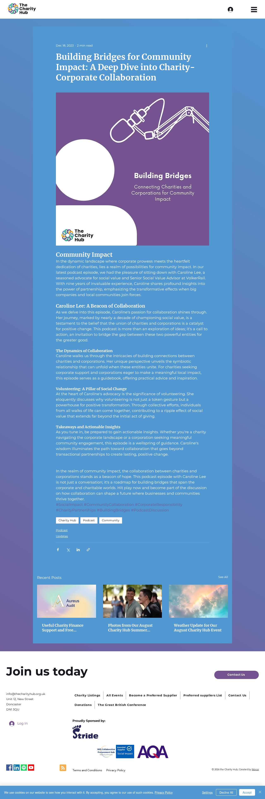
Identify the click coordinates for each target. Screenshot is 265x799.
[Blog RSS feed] (63, 767)
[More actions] (206, 45)
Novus (255, 769)
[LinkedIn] (16, 767)
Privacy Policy (164, 792)
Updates (62, 536)
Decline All (226, 792)
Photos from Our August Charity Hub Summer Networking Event (130, 627)
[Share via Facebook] (58, 550)
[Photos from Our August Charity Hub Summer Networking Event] (132, 601)
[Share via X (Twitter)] (68, 550)
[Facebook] (9, 767)
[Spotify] (24, 767)
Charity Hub (67, 520)
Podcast (89, 520)
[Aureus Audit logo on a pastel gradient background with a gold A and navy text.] (66, 601)
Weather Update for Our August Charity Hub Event (198, 627)
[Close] (260, 792)
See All (223, 577)
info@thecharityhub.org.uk (25, 694)
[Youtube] (31, 767)
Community (110, 520)
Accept (247, 792)
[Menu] (254, 9)
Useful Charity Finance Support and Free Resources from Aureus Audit (63, 627)
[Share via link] (88, 550)
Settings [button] (207, 792)
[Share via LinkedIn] (78, 550)
